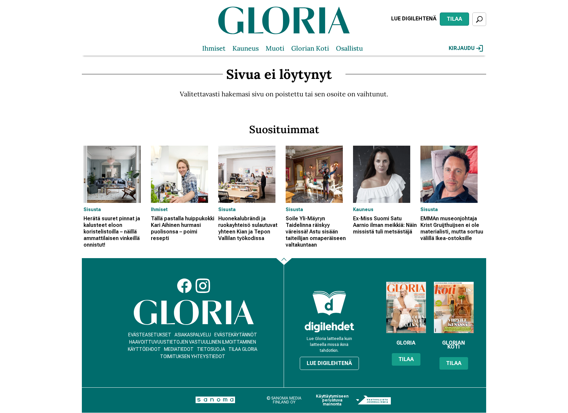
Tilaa (454, 19)
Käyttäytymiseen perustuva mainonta (332, 400)
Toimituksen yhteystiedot (192, 356)
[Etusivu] (194, 312)
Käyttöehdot (144, 349)
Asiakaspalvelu (193, 334)
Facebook (184, 286)
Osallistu (349, 48)
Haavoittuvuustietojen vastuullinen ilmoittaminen (192, 342)
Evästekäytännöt (235, 334)
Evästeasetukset (149, 334)
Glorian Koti (310, 48)
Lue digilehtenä (414, 18)
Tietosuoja (211, 349)
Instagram (203, 286)
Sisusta (92, 209)
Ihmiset (213, 48)
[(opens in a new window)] (329, 326)
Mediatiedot (179, 349)
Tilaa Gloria (242, 349)
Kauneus (245, 48)
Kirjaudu (462, 48)
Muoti (275, 48)
